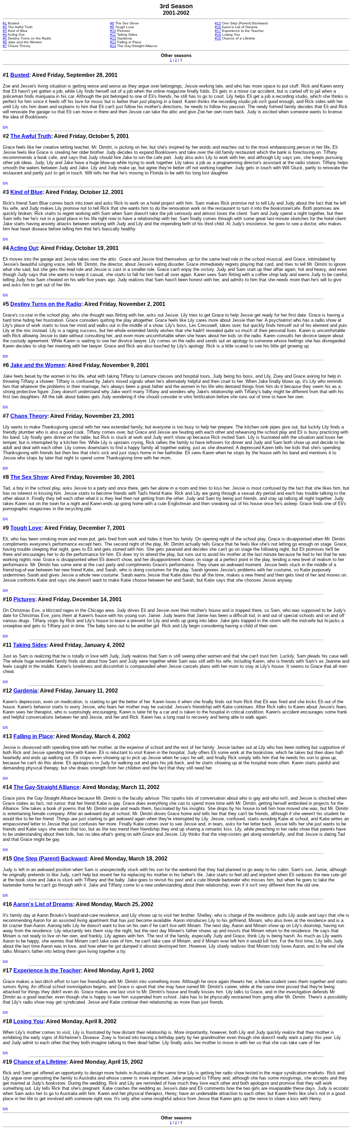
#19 (218, 38)
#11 (113, 34)
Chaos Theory (28, 416)
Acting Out (24, 248)
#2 (5, 27)
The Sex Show (29, 477)
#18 (218, 34)
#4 (5, 34)
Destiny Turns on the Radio (45, 304)
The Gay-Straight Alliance (46, 787)
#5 (5, 38)
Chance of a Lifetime (40, 1062)
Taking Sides (30, 645)
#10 (113, 31)
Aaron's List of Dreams (43, 904)
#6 (5, 42)
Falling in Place (33, 736)
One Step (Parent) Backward (50, 858)
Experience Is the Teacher (47, 970)
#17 (218, 31)
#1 (5, 23)
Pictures (24, 599)
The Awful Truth (30, 136)
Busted (19, 75)
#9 (112, 27)
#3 (5, 31)
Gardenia (25, 691)
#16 (218, 27)
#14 (113, 46)
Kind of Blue (26, 192)
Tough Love (26, 528)
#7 (5, 46)
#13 (113, 42)
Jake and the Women (37, 365)
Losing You (28, 1021)
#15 (218, 23)
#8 (112, 23)
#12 (113, 38)
